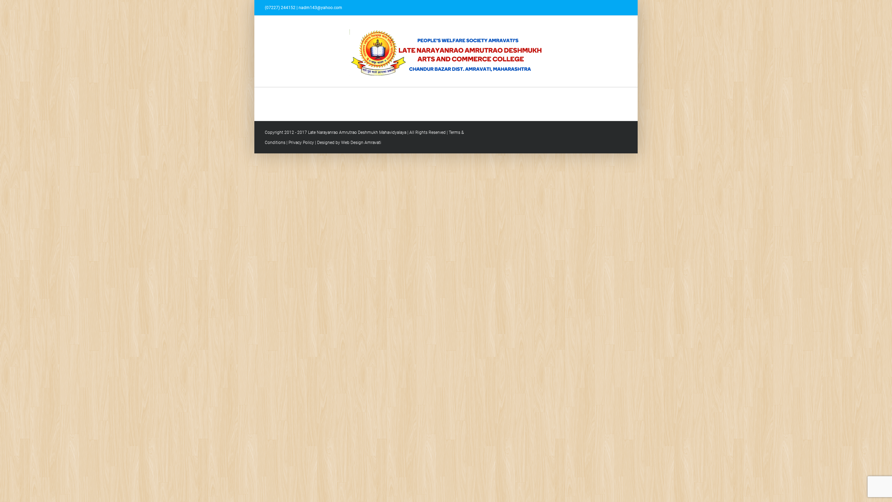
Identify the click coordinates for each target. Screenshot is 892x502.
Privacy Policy (301, 142)
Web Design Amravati (361, 142)
